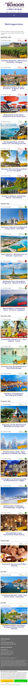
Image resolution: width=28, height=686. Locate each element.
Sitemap (15, 657)
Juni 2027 (22, 33)
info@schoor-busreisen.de (9, 653)
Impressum (2, 657)
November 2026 (4, 33)
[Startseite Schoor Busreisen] (14, 7)
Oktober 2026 (20, 31)
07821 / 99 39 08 (9, 652)
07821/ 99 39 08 (15, 9)
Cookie (11, 657)
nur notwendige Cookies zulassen (7, 681)
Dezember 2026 (11, 33)
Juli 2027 (2, 34)
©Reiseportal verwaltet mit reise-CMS (7, 658)
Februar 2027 (17, 33)
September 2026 (14, 31)
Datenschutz (7, 657)
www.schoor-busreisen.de (6, 654)
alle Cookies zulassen (20, 681)
